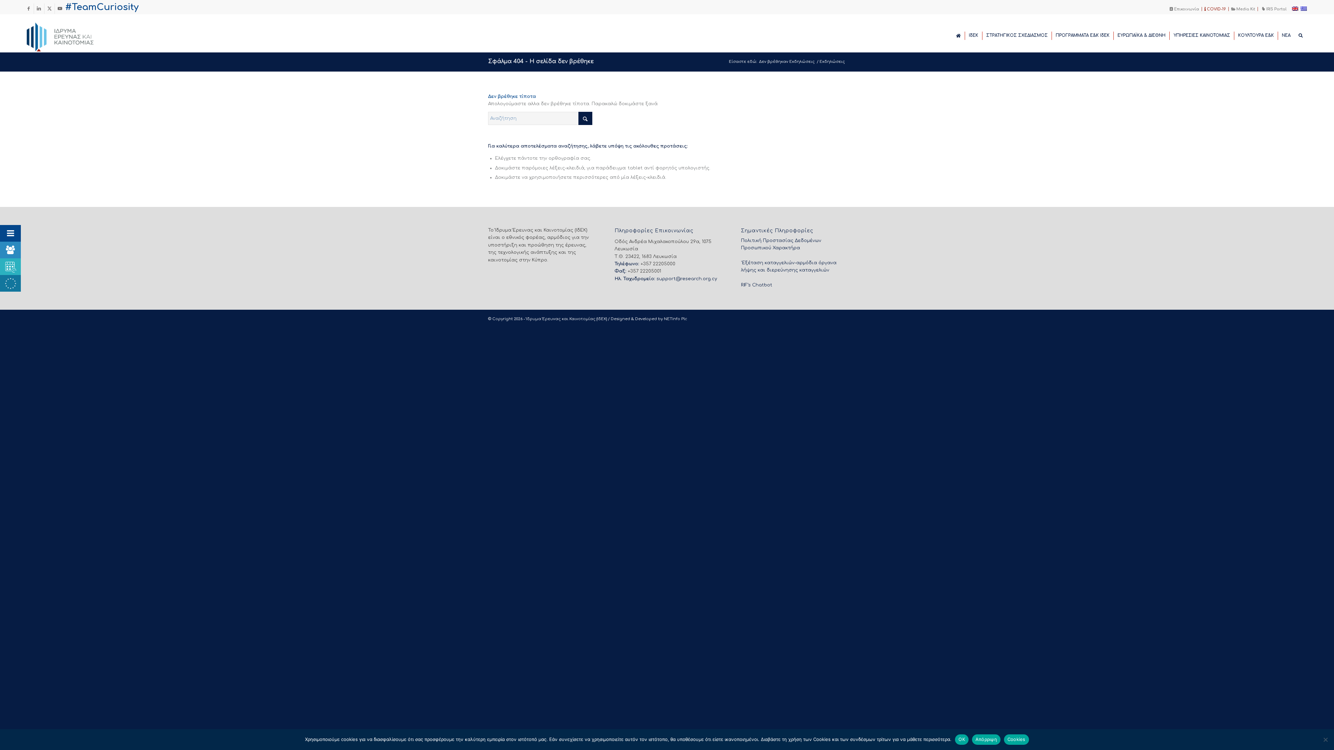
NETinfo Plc (675, 319)
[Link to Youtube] (60, 8)
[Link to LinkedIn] (39, 8)
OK (961, 739)
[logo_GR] (70, 35)
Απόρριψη (986, 739)
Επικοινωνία (1186, 9)
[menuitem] (1184, 9)
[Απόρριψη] (1325, 739)
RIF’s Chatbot (756, 285)
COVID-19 (1216, 9)
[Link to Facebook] (29, 8)
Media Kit (1245, 9)
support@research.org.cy (687, 278)
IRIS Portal (1275, 9)
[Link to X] (49, 8)
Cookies (1016, 739)
